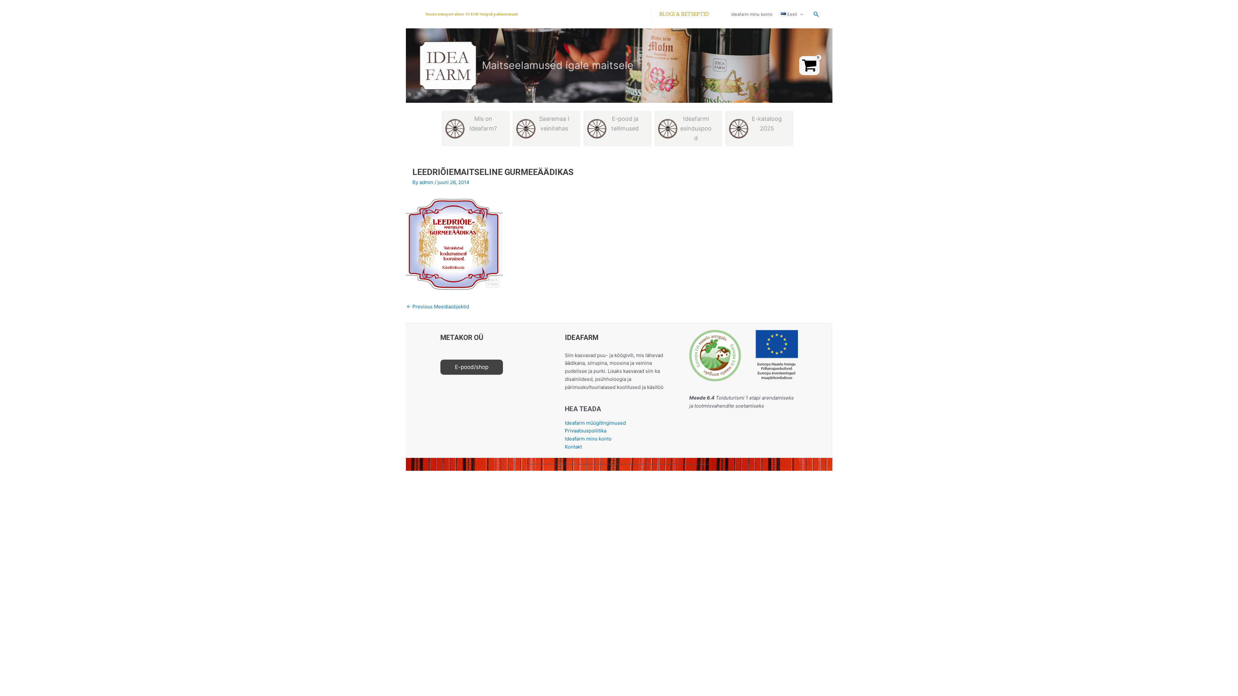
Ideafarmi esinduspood (696, 128)
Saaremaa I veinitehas (554, 123)
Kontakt (573, 447)
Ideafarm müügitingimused (595, 423)
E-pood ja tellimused (625, 123)
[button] (471, 14)
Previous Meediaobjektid (438, 307)
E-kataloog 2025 (767, 123)
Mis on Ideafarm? (483, 123)
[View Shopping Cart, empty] (809, 65)
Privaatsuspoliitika (585, 431)
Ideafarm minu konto (751, 14)
